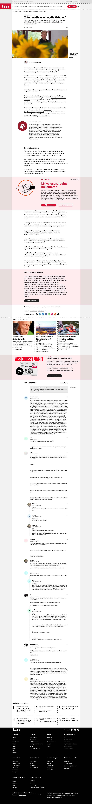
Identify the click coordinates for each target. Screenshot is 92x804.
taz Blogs (66, 761)
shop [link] (25, 1)
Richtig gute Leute (34, 742)
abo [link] (63, 1)
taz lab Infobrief (34, 767)
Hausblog (49, 739)
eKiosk (47, 137)
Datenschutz (56, 795)
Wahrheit (15, 752)
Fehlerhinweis (41, 311)
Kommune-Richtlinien (67, 793)
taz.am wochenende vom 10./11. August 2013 (44, 129)
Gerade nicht (73, 179)
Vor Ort (49, 763)
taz (17, 729)
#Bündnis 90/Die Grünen (56, 307)
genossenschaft (68, 739)
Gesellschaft (16, 742)
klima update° (16, 765)
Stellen (49, 744)
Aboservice (33, 783)
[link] (16, 6)
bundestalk (15, 761)
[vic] (26, 595)
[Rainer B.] (29, 505)
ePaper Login (33, 785)
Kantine (15, 783)
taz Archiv (66, 768)
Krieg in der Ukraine (35, 748)
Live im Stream (50, 765)
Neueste (62, 383)
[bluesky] (75, 730)
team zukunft (33, 761)
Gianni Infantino (34, 739)
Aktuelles (49, 737)
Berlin (14, 748)
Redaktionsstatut (57, 793)
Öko (14, 739)
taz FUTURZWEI (68, 764)
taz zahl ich (67, 742)
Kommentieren (33, 311)
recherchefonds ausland (70, 744)
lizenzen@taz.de (22, 795)
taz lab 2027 (50, 770)
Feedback (32, 780)
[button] (79, 6)
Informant (49, 795)
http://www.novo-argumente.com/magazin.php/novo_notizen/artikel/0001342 (47, 638)
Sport (14, 746)
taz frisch (32, 763)
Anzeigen (15, 787)
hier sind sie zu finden (39, 391)
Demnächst (50, 761)
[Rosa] (26, 453)
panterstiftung (67, 746)
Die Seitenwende (51, 742)
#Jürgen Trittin (47, 307)
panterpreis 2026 (68, 748)
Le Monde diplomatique (70, 766)
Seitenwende (71, 795)
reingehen (15, 772)
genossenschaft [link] (68, 1)
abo (65, 737)
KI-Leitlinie (76, 793)
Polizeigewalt (33, 737)
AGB (67, 795)
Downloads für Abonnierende (37, 787)
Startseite (15, 11)
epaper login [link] (75, 1)
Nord (14, 750)
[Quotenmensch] (26, 645)
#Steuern (40, 307)
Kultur (14, 744)
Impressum (62, 795)
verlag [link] (14, 1)
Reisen (14, 781)
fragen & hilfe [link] (30, 1)
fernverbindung (16, 763)
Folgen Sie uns (67, 729)
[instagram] (78, 730)
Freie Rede (15, 770)
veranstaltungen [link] (19, 1)
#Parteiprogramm (33, 307)
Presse (48, 746)
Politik (20, 11)
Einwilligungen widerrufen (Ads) (55, 797)
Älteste (66, 383)
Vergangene (50, 767)
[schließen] (78, 179)
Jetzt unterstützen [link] (31, 300)
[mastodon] (72, 730)
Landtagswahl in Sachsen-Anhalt (36, 745)
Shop (14, 785)
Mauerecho (15, 767)
